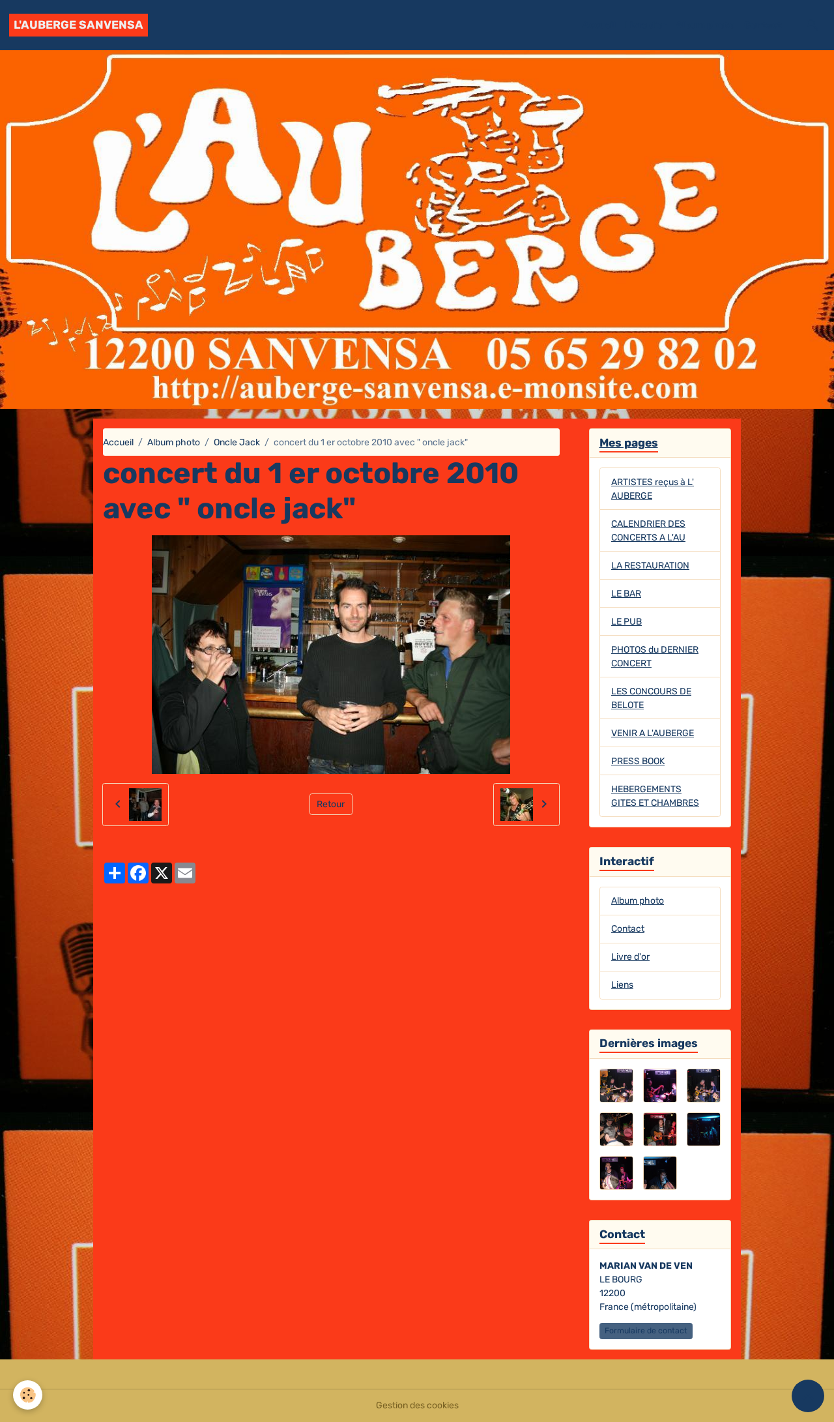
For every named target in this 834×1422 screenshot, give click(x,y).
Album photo (705, 25)
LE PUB (626, 621)
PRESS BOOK (638, 761)
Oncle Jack (237, 442)
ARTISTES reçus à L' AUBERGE (652, 489)
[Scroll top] (808, 1396)
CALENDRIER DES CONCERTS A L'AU (648, 530)
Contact (763, 25)
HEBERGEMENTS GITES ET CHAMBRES (655, 796)
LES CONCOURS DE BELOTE (651, 698)
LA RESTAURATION (650, 565)
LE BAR (626, 593)
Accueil (599, 25)
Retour (331, 804)
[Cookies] (27, 1395)
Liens (622, 984)
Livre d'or (646, 25)
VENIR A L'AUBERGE (652, 733)
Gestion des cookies (417, 1405)
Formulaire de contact (646, 1330)
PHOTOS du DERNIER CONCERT (654, 656)
